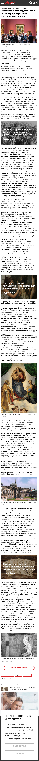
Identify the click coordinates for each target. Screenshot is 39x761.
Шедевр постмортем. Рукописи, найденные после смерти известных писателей (18, 566)
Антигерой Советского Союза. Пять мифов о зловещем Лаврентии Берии (23, 688)
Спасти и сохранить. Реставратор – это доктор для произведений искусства (18, 286)
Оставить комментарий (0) (19, 668)
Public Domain (5, 505)
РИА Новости (9, 661)
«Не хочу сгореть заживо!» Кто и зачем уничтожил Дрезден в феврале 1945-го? (17, 132)
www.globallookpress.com (9, 47)
